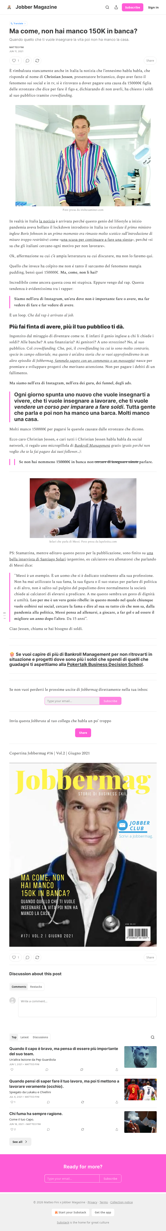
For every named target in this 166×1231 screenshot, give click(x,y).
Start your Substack (72, 1212)
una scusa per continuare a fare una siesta (96, 240)
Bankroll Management (92, 446)
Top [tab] (14, 1037)
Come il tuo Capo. (21, 1119)
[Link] (3, 327)
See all (17, 1142)
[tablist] (26, 987)
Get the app (103, 1212)
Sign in (153, 7)
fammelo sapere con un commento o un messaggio (94, 361)
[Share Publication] (116, 7)
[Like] (12, 1069)
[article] (83, 1059)
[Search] (107, 7)
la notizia (47, 221)
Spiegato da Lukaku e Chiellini (30, 1092)
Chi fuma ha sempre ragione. (36, 1113)
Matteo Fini (16, 47)
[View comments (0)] (27, 61)
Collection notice (121, 1202)
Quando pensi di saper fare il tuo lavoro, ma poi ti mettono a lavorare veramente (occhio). (64, 1084)
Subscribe (132, 7)
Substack (63, 1222)
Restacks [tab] (36, 987)
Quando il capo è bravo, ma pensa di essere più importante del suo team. (63, 1051)
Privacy (92, 1202)
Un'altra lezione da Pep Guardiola (32, 1059)
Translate (18, 23)
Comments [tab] (19, 987)
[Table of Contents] (4, 615)
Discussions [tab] (40, 1037)
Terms (104, 1202)
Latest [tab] (24, 1037)
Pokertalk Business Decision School (105, 664)
